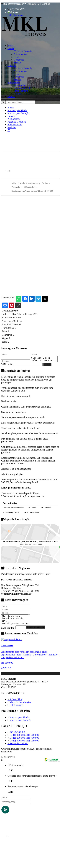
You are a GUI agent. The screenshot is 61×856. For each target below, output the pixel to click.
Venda (11, 48)
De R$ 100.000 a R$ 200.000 (23, 735)
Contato (11, 96)
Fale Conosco (15, 705)
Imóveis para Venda (17, 110)
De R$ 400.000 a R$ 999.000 (23, 740)
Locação (12, 65)
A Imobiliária (20, 85)
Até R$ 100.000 (16, 732)
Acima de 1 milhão (18, 743)
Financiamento (21, 90)
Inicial (11, 45)
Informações (14, 82)
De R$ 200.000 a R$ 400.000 (23, 737)
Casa (16, 57)
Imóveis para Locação (18, 113)
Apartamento (20, 54)
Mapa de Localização (19, 702)
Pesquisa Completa (23, 88)
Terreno (17, 62)
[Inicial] (24, 36)
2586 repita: (7, 628)
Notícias (18, 93)
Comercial (19, 59)
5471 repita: (7, 364)
